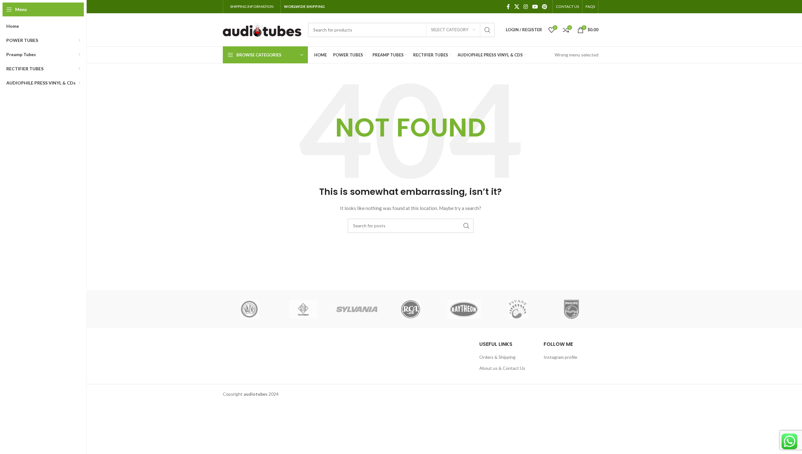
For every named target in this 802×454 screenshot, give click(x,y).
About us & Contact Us (502, 368)
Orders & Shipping (497, 357)
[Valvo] (249, 309)
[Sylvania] (357, 309)
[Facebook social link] (508, 6)
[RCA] (410, 309)
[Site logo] (262, 29)
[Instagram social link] (526, 6)
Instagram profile (560, 357)
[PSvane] (518, 309)
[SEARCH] (487, 30)
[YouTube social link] (535, 6)
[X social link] (516, 6)
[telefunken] (303, 309)
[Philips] (571, 309)
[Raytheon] (464, 309)
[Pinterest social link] (544, 6)
